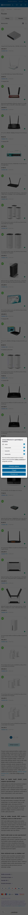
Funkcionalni (8, 447)
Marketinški (7, 454)
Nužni (6, 444)
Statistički (7, 451)
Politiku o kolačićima (20, 459)
